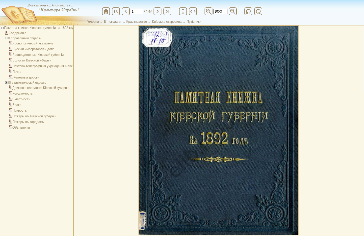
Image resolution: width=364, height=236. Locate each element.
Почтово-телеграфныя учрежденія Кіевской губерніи (51, 66)
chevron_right (157, 11)
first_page (115, 11)
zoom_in (232, 11)
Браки (16, 105)
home (106, 11)
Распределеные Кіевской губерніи (38, 55)
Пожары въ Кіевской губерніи (34, 116)
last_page (167, 11)
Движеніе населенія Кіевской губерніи (40, 88)
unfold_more (183, 11)
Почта (16, 72)
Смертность (21, 99)
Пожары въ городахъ (28, 122)
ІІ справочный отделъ (24, 38)
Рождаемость (22, 93)
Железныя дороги (25, 77)
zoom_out (208, 11)
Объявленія (21, 127)
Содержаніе (17, 33)
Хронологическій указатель (32, 43)
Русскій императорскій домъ (33, 49)
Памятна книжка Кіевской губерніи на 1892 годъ (40, 28)
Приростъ (19, 110)
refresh (248, 11)
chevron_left (125, 11)
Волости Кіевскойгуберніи (31, 60)
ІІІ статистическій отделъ (27, 82)
